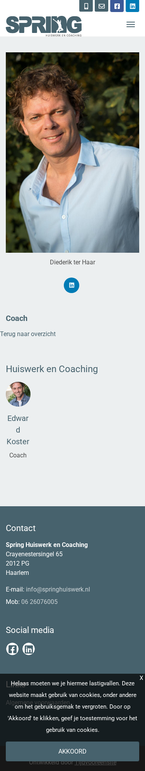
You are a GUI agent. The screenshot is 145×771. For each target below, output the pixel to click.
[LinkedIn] (132, 6)
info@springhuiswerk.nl (58, 589)
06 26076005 (39, 601)
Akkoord (72, 751)
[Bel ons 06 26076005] (86, 6)
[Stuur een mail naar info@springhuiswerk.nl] (101, 6)
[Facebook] (117, 6)
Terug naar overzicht (28, 334)
